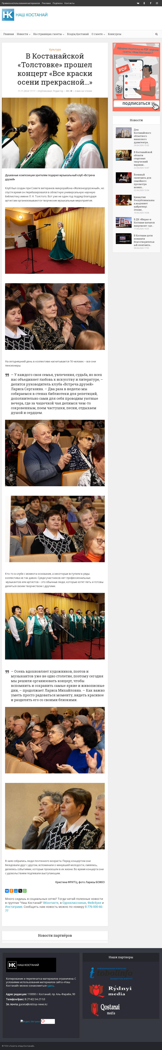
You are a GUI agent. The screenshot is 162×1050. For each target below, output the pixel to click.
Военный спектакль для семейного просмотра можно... (142, 181)
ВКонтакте (50, 903)
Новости (22, 34)
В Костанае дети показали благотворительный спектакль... (144, 240)
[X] (20, 891)
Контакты (70, 3)
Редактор (58, 91)
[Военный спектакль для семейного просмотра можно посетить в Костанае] (125, 177)
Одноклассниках (74, 903)
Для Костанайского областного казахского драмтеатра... (142, 136)
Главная (8, 34)
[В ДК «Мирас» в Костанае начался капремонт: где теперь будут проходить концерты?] (125, 222)
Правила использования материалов (21, 3)
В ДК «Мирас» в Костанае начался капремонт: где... (144, 222)
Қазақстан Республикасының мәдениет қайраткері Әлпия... (144, 203)
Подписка (57, 3)
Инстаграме (13, 907)
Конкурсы (114, 34)
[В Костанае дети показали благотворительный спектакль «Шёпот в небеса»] (125, 238)
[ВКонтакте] (7, 891)
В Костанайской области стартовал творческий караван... (143, 158)
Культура (55, 49)
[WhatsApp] (25, 891)
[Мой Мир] (16, 891)
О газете (97, 34)
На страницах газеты (47, 34)
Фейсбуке (94, 903)
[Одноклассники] (11, 891)
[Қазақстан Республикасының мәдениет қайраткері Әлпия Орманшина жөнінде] (125, 200)
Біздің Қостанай (78, 34)
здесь (50, 985)
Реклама (46, 3)
